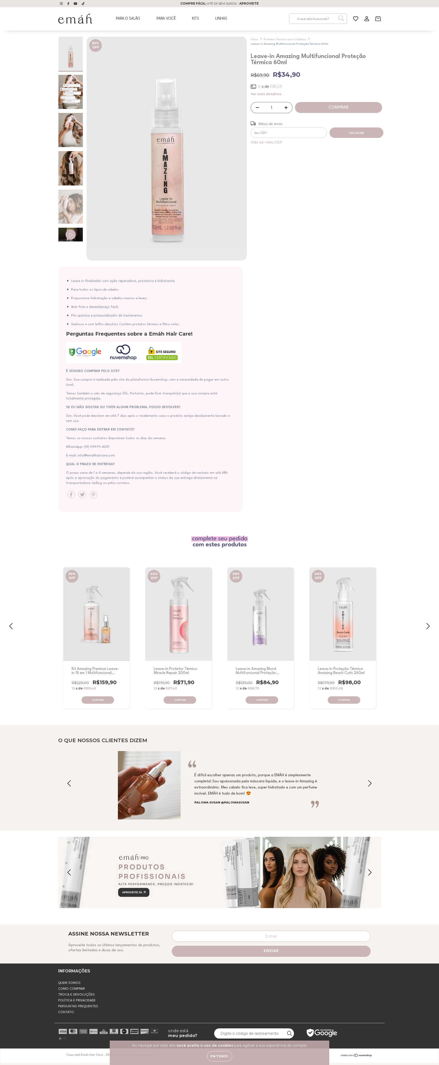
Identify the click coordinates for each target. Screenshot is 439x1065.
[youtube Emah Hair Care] (76, 3)
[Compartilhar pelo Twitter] (83, 496)
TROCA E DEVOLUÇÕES (76, 994)
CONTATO (66, 1012)
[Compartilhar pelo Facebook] (71, 496)
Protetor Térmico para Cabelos (285, 39)
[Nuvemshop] (356, 1056)
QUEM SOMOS (69, 983)
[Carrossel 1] (219, 873)
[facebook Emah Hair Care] (69, 3)
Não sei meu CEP (267, 142)
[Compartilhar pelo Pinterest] (93, 496)
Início (254, 39)
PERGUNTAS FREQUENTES (78, 1006)
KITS (195, 19)
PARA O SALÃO (128, 19)
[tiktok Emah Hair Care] (83, 3)
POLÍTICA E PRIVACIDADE (77, 1000)
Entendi (219, 1056)
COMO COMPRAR (71, 988)
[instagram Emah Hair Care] (62, 3)
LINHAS (221, 19)
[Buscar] (341, 18)
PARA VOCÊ (166, 19)
